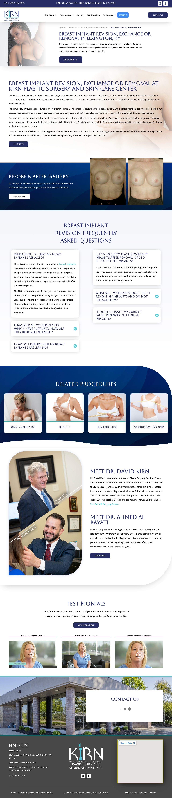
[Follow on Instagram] (160, 3)
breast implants (67, 264)
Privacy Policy (78, 793)
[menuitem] (50, 15)
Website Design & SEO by (140, 793)
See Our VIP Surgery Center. (104, 504)
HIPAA (105, 793)
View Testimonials (86, 625)
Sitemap (67, 793)
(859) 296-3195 (17, 3)
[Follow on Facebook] (165, 3)
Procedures (73, 27)
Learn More (100, 556)
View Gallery (19, 196)
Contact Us (158, 15)
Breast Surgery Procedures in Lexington (94, 27)
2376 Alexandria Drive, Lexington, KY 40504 (91, 3)
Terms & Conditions (93, 793)
